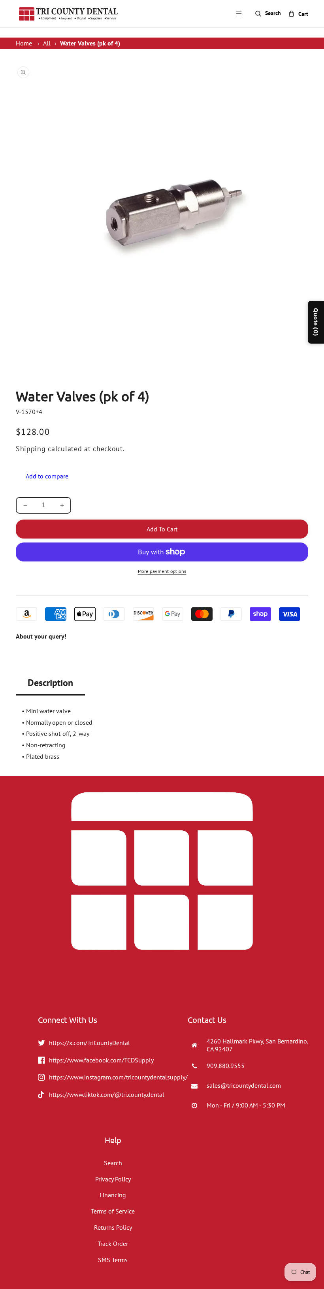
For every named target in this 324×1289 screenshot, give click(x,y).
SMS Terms (113, 1260)
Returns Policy (113, 1227)
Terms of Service (113, 1211)
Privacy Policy (113, 1179)
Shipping (31, 448)
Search (113, 1163)
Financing (113, 1195)
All (47, 43)
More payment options (162, 571)
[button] (238, 14)
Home (24, 43)
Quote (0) (316, 322)
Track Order (113, 1243)
